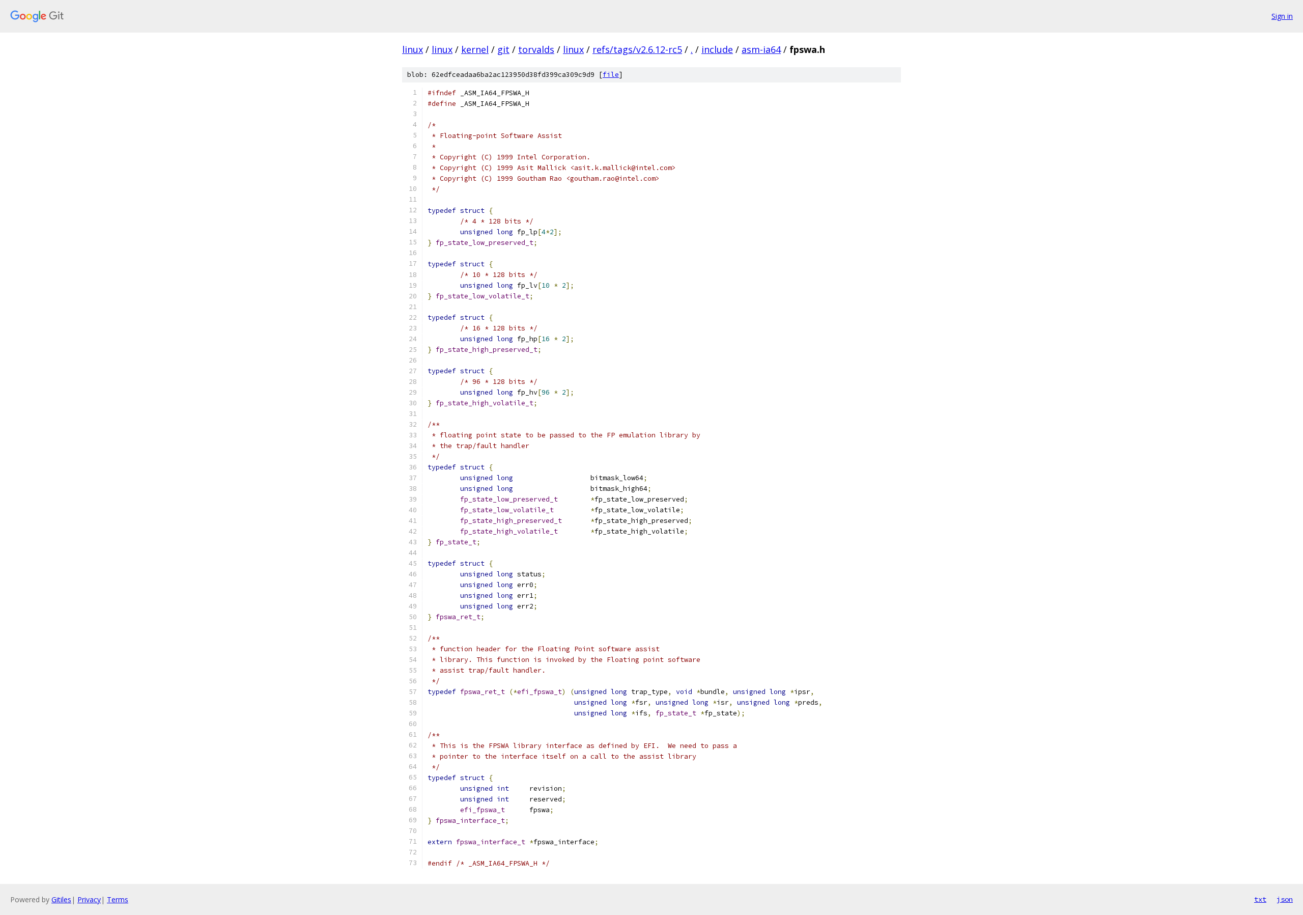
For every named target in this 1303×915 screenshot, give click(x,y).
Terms (117, 899)
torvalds (536, 49)
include (717, 49)
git (503, 49)
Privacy (89, 899)
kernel (475, 49)
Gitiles (61, 899)
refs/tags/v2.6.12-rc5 (637, 49)
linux (412, 49)
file (611, 74)
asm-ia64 (761, 49)
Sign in (1282, 16)
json (1285, 899)
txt (1260, 899)
